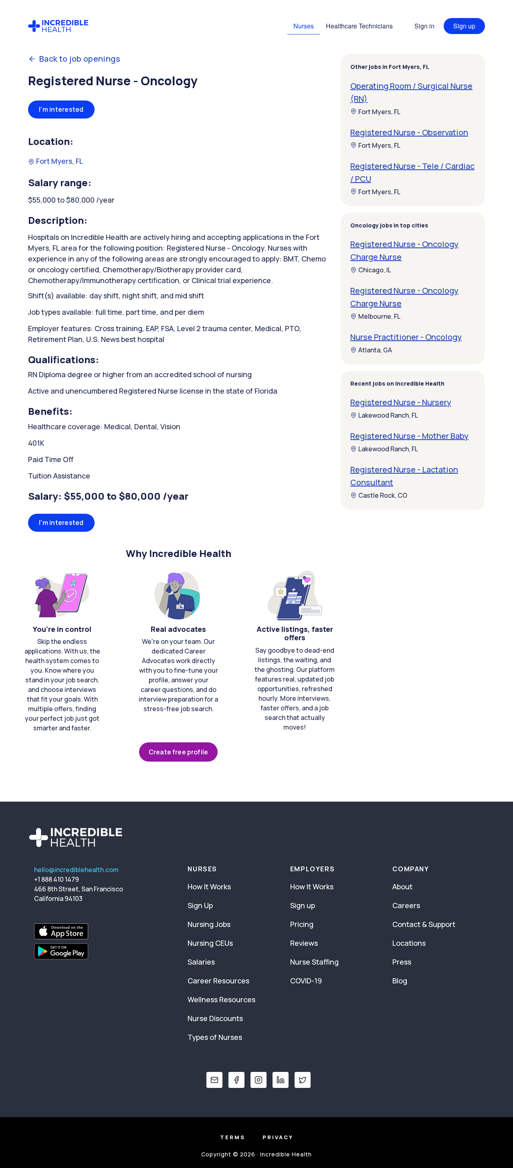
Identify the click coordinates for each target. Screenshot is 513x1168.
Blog (399, 980)
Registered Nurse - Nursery (400, 402)
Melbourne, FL (379, 316)
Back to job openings (79, 59)
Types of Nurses (215, 1037)
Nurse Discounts (215, 1018)
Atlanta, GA (375, 350)
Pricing (301, 924)
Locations (409, 943)
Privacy (278, 1137)
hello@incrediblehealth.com (76, 869)
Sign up (464, 25)
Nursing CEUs (210, 943)
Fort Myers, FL (58, 161)
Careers (406, 905)
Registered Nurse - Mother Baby (409, 435)
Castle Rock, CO (382, 495)
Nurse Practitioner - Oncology (406, 337)
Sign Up (200, 905)
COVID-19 (306, 980)
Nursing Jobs (209, 924)
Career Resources (218, 980)
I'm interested (61, 109)
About (402, 886)
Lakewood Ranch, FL (388, 415)
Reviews (304, 943)
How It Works (209, 886)
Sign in (424, 25)
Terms (232, 1137)
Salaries (201, 962)
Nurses (303, 25)
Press (401, 962)
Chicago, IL (374, 269)
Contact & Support (423, 924)
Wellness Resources (221, 999)
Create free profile (178, 752)
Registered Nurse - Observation (409, 132)
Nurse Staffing (314, 962)
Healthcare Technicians (359, 25)
